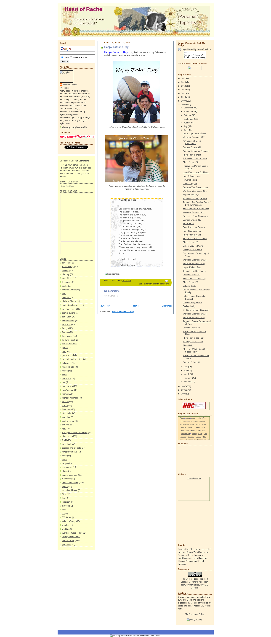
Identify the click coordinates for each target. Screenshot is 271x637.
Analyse (184, 421)
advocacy (66, 263)
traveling (66, 506)
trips (64, 510)
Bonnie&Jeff (185, 434)
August (187, 123)
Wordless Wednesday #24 (195, 314)
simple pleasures (69, 475)
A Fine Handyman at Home (195, 158)
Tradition (66, 502)
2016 (183, 82)
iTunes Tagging (190, 184)
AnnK (198, 424)
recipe (65, 463)
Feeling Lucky (189, 306)
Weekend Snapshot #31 (194, 212)
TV (63, 513)
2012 (183, 90)
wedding (65, 529)
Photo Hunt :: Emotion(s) (194, 278)
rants (64, 456)
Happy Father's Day (192, 267)
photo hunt (67, 436)
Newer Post (105, 306)
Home (136, 306)
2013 (183, 86)
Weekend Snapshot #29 (194, 318)
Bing (198, 430)
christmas (66, 298)
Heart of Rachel (84, 9)
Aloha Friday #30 (190, 282)
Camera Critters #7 (191, 362)
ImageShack (187, 552)
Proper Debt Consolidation (195, 239)
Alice (199, 418)
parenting (66, 417)
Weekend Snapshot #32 (194, 137)
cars (64, 294)
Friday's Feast (68, 340)
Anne (192, 424)
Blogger (193, 549)
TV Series (66, 517)
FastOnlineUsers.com (188, 558)
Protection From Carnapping (195, 216)
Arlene (183, 427)
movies (65, 402)
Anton (204, 424)
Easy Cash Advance (192, 231)
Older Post (167, 306)
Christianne (198, 440)
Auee (198, 427)
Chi (204, 437)
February (188, 378)
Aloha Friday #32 (190, 162)
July (186, 126)
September (189, 119)
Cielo (205, 440)
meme (65, 394)
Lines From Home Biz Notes (196, 172)
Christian (189, 440)
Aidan (188, 418)
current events (68, 313)
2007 (183, 386)
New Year (66, 409)
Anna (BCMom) (199, 421)
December (189, 108)
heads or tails (68, 367)
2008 (183, 105)
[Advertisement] (187, 522)
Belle (203, 427)
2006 (183, 390)
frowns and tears (69, 344)
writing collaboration (71, 537)
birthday (65, 274)
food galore (67, 336)
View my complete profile (74, 127)
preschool (66, 444)
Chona (181, 440)
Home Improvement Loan (194, 133)
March (187, 374)
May (186, 367)
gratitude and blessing (72, 359)
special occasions (70, 483)
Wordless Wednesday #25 (195, 260)
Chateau (191, 437)
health (65, 371)
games (65, 348)
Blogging (66, 282)
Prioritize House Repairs (194, 227)
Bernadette (185, 430)
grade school (68, 355)
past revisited (68, 421)
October (187, 115)
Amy (204, 418)
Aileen (193, 418)
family (65, 328)
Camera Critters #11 (192, 147)
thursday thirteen (69, 490)
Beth (193, 430)
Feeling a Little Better (192, 250)
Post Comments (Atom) (123, 312)
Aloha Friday (68, 267)
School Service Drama (193, 246)
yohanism (66, 544)
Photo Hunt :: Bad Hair (193, 338)
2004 (183, 394)
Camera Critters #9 (191, 275)
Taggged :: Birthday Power (195, 198)
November (189, 111)
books (65, 286)
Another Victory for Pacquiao (196, 151)
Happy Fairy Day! (191, 195)
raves (64, 459)
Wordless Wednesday (72, 533)
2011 (183, 93)
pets (64, 429)
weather (65, 525)
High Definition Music (192, 176)
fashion (65, 332)
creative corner (69, 309)
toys (64, 498)
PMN (64, 440)
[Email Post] (166, 281)
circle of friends (69, 301)
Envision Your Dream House (195, 187)
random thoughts (69, 452)
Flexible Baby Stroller (192, 303)
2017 (183, 78)
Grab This (65, 186)
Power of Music (190, 180)
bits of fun (66, 278)
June (186, 130)
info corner (67, 386)
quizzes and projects (71, 448)
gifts (64, 351)
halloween (66, 363)
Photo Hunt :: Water (192, 235)
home (64, 375)
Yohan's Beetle (189, 286)
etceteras (66, 324)
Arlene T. (191, 427)
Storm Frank (188, 224)
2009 (183, 101)
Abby (182, 418)
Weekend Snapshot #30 (194, 264)
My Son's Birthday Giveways (196, 310)
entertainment (68, 321)
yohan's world (68, 541)
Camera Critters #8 (191, 328)
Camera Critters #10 (192, 220)
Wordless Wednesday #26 (195, 191)
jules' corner (67, 390)
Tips (64, 494)
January (187, 382)
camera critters (69, 290)
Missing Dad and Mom (193, 342)
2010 (183, 97)
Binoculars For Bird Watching (196, 209)
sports (65, 487)
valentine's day (69, 521)
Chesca (198, 437)
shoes (65, 471)
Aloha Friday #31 (190, 242)
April (186, 370)
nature (65, 405)
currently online (194, 478)
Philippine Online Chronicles (75, 433)
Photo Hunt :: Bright (192, 155)
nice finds (66, 413)
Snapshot (66, 479)
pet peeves (67, 425)
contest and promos (71, 305)
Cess (200, 434)
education (66, 317)
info (63, 382)
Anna (190, 421)
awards (65, 270)
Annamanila (184, 424)
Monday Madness (70, 398)
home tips (66, 378)
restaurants (67, 467)
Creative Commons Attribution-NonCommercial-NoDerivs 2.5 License (195, 585)
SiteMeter (182, 555)
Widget (71, 186)
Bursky (194, 434)
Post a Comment (110, 296)
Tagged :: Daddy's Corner (194, 271)
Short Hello (188, 345)
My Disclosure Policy (194, 614)
